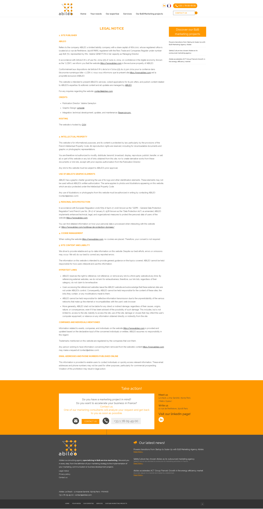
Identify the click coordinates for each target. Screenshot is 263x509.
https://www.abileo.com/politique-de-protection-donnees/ (87, 227)
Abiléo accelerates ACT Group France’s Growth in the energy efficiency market (187, 60)
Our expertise (112, 14)
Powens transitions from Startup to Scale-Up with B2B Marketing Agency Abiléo (187, 43)
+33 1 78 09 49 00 (126, 421)
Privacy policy (64, 474)
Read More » (138, 452)
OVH (84, 125)
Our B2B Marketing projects (149, 14)
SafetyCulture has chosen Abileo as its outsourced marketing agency (183, 52)
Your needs (96, 14)
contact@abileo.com (103, 91)
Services (127, 14)
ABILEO (128, 85)
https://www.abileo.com (111, 63)
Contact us (63, 477)
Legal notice (64, 471)
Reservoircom (124, 113)
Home (83, 14)
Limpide (80, 108)
